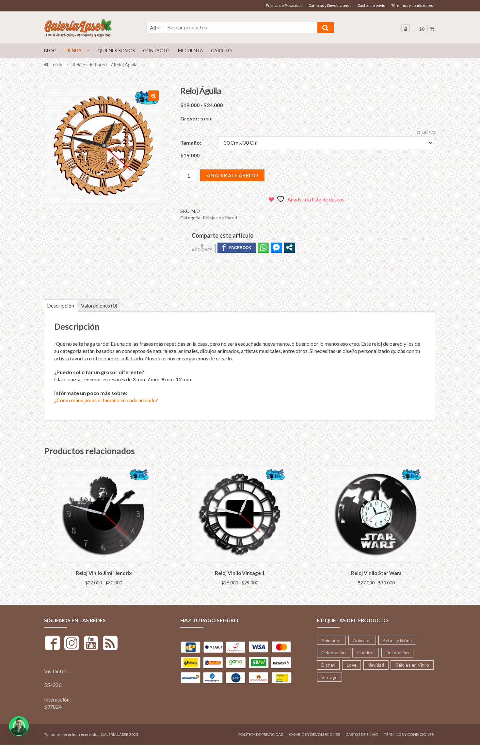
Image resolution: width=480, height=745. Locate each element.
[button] (153, 95)
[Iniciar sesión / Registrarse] (405, 28)
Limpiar (429, 132)
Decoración (397, 652)
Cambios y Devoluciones (330, 5)
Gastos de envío (371, 5)
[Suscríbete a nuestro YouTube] (91, 644)
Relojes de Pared (89, 64)
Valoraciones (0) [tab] (99, 305)
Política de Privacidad (284, 5)
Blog (50, 50)
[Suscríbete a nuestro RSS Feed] (110, 644)
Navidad (376, 665)
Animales (362, 640)
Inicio (56, 64)
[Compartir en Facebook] (236, 247)
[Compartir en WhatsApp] (263, 247)
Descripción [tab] (60, 305)
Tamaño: (190, 142)
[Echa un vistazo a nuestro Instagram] (71, 644)
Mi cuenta (190, 50)
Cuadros (366, 652)
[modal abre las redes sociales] (289, 247)
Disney (328, 665)
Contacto (156, 50)
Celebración (333, 652)
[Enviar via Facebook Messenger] (276, 247)
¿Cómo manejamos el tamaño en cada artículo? (106, 400)
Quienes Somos (116, 50)
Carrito (221, 50)
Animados (331, 640)
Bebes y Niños (397, 640)
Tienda (73, 50)
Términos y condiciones (412, 5)
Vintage (329, 677)
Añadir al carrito (232, 175)
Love (352, 665)
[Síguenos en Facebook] (52, 644)
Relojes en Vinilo (412, 665)
